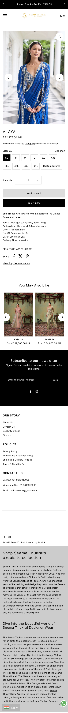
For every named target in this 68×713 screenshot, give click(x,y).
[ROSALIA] (18, 315)
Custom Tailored (51, 166)
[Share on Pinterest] (27, 256)
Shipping (30, 143)
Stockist (7, 435)
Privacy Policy (10, 451)
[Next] (64, 4)
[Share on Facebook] (14, 256)
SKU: (5, 249)
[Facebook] (30, 392)
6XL (35, 166)
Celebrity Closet (11, 431)
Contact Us (9, 426)
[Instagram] (37, 392)
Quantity (7, 180)
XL (43, 158)
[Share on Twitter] (20, 256)
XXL (53, 158)
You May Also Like (34, 285)
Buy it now (34, 203)
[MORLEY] (49, 315)
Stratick (41, 542)
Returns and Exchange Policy (18, 455)
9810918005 (29, 485)
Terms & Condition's (13, 464)
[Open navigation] (11, 15)
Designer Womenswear (18, 605)
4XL (16, 166)
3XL (7, 166)
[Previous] (3, 4)
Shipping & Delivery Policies (17, 459)
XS (6, 158)
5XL (26, 166)
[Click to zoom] (59, 37)
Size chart (60, 151)
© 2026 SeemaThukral (14, 542)
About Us (8, 422)
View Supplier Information (16, 263)
